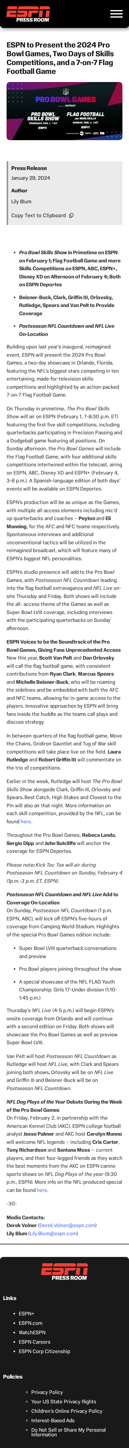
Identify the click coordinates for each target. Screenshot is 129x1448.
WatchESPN (32, 1333)
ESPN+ (26, 1314)
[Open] (116, 14)
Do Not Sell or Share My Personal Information (68, 1432)
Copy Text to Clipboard (38, 215)
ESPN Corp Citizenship (44, 1351)
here (26, 822)
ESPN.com (30, 1323)
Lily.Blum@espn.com (53, 1234)
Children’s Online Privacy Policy (66, 1411)
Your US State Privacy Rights (63, 1402)
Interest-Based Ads (53, 1420)
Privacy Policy (47, 1392)
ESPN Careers (34, 1342)
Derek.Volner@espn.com (67, 1225)
